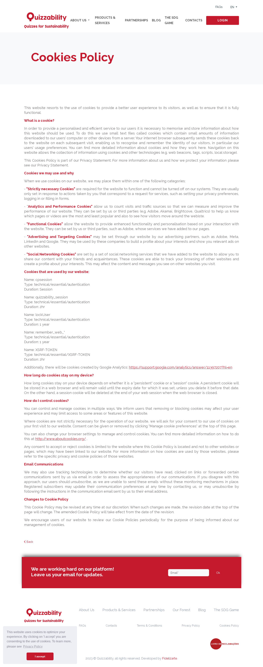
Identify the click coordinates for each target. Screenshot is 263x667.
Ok (218, 572)
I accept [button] (40, 656)
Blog (156, 20)
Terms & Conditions (149, 625)
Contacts (193, 20)
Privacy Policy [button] (33, 646)
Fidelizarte (169, 658)
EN (232, 7)
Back (29, 541)
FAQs (219, 6)
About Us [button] (78, 20)
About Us (86, 610)
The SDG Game (171, 20)
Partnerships (136, 20)
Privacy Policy (191, 625)
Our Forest (181, 610)
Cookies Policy (229, 625)
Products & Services (105, 20)
